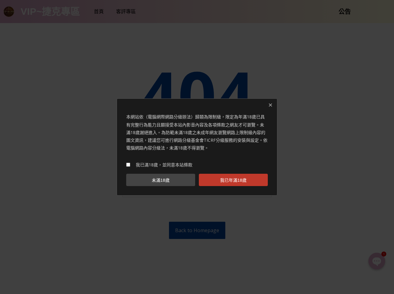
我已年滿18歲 (233, 180)
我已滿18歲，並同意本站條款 (164, 165)
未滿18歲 (161, 180)
